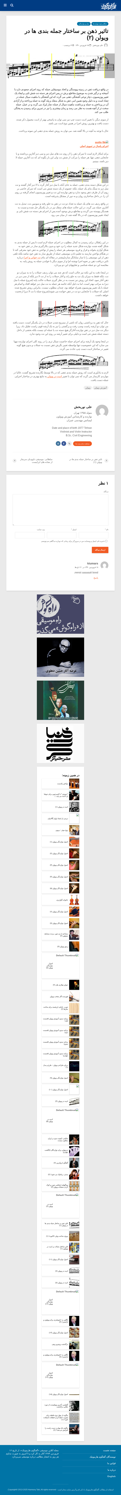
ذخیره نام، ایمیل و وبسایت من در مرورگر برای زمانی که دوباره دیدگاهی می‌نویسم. (73, 541)
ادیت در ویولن (54, 376)
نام (106, 529)
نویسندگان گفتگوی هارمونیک (103, 1457)
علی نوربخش (98, 45)
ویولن (87, 387)
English (111, 1476)
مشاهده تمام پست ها (82, 444)
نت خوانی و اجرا (32, 257)
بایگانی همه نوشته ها (100, 24)
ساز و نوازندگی (84, 24)
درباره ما (112, 1470)
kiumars (92, 563)
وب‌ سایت (41, 529)
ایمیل (73, 529)
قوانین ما (111, 1463)
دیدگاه (106, 492)
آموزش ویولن (100, 387)
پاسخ (96, 578)
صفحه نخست (109, 1450)
